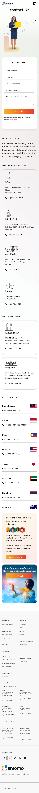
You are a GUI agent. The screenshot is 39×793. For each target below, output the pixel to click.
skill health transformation (9, 660)
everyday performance (7, 624)
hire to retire (5, 651)
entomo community (24, 665)
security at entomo (24, 638)
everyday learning (6, 631)
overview (4, 648)
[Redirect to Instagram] (9, 758)
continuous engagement (8, 663)
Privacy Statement (11, 788)
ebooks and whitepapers (26, 658)
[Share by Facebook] (4, 758)
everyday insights (6, 638)
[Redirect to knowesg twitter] (15, 758)
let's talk (19, 111)
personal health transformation (10, 670)
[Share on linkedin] (20, 758)
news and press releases (26, 641)
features (22, 634)
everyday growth (6, 628)
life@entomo (23, 628)
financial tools (6, 680)
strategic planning (7, 673)
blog (21, 655)
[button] (34, 3)
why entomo (23, 624)
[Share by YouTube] (25, 758)
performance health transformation (7, 655)
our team (22, 631)
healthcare (5, 677)
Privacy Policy (13, 120)
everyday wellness (7, 634)
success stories (23, 661)
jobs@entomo (23, 645)
